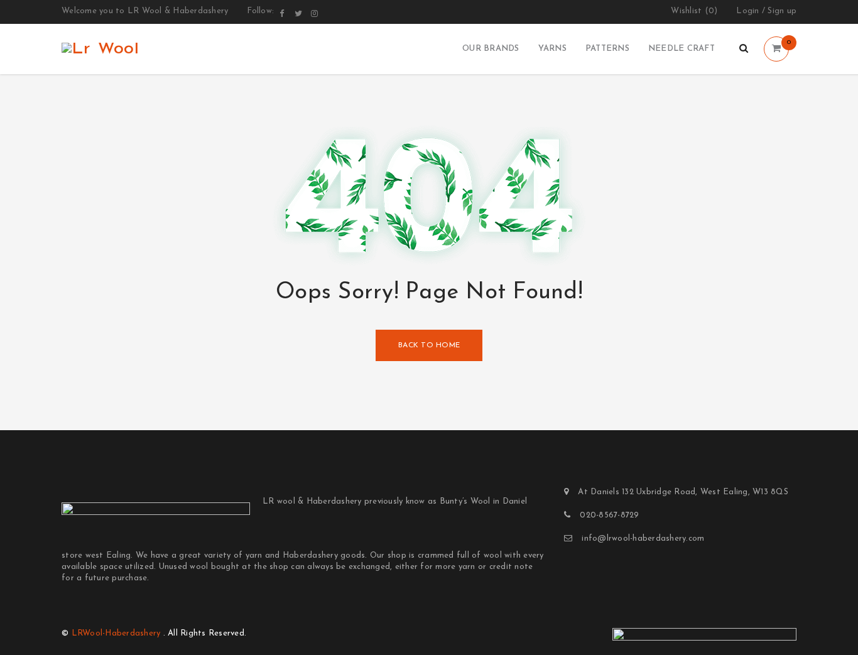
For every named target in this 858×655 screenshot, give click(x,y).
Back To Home (429, 345)
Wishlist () (694, 11)
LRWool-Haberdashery (116, 633)
